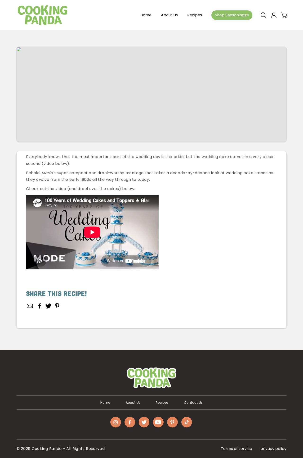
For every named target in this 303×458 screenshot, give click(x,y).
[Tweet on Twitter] (48, 306)
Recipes (162, 402)
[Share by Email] (30, 305)
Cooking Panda (47, 448)
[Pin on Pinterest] (57, 306)
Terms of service (236, 448)
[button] (263, 15)
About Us (133, 402)
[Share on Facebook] (39, 306)
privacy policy (273, 448)
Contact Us (193, 402)
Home (105, 402)
